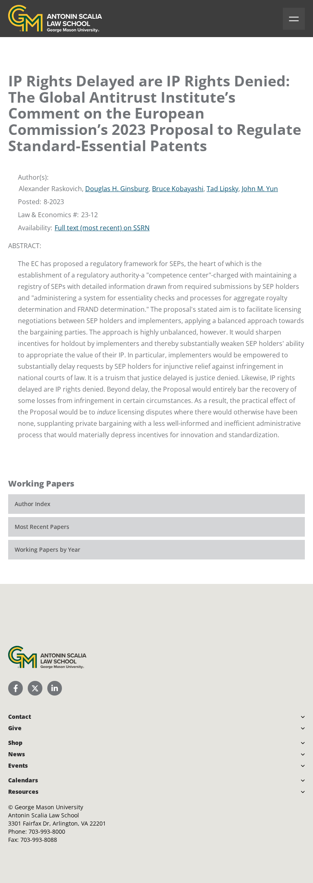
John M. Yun (260, 188)
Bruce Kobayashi (177, 188)
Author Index (33, 504)
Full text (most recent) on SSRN (102, 227)
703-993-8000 (47, 831)
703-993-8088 (38, 839)
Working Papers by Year (47, 549)
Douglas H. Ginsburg (117, 188)
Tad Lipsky (222, 188)
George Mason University (49, 807)
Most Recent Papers (42, 527)
